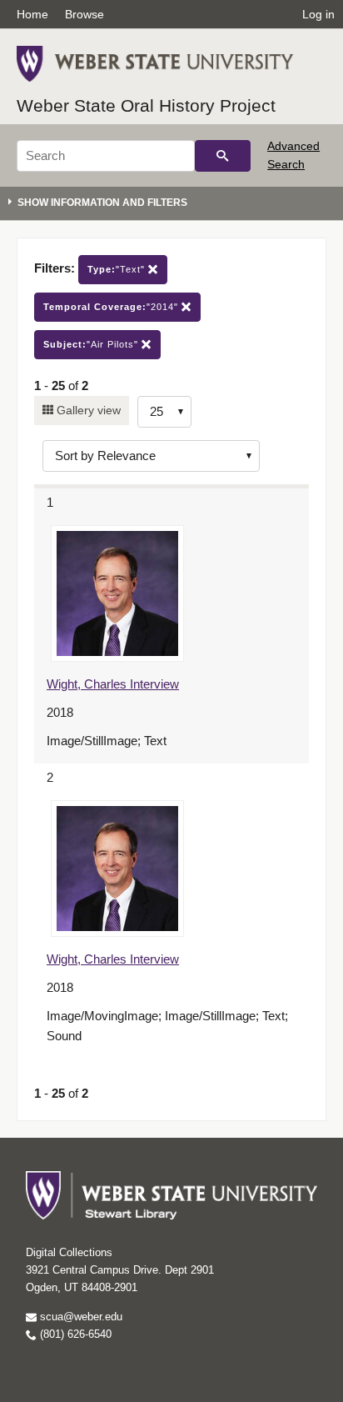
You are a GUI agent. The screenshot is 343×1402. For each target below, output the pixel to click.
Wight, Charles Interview (113, 684)
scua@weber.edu (79, 1316)
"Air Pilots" (92, 344)
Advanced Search (293, 155)
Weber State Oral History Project (146, 105)
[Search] (223, 156)
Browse (84, 14)
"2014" (112, 307)
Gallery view (87, 410)
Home (32, 14)
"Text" (117, 269)
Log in (318, 14)
